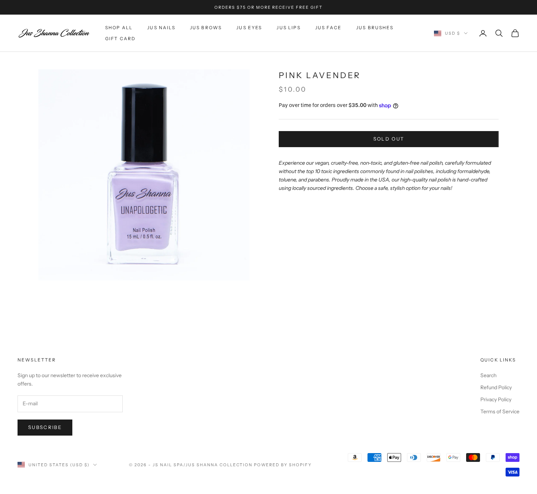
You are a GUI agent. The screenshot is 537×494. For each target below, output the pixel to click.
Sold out (388, 139)
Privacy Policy (495, 399)
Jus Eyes (249, 27)
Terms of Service (499, 411)
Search (488, 375)
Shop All (119, 27)
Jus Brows (206, 27)
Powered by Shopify (283, 464)
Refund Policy (496, 387)
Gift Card (120, 38)
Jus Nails (161, 27)
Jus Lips (288, 27)
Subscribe (45, 427)
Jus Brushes (374, 27)
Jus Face (328, 27)
